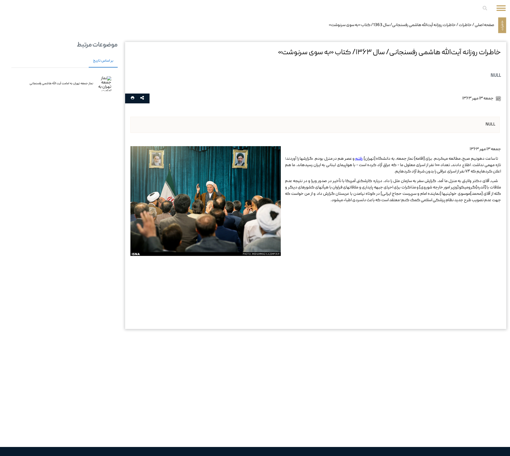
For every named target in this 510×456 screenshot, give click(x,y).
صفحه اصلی (484, 25)
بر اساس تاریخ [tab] (103, 61)
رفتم (359, 159)
